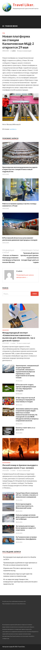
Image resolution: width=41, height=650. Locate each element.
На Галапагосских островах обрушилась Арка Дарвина (26, 538)
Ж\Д (3, 33)
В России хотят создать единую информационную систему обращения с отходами (26, 387)
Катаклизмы (6, 462)
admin (14, 51)
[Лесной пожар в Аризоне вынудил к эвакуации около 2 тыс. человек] (20, 461)
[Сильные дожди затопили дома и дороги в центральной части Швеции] (8, 522)
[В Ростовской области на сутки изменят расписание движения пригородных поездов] (20, 236)
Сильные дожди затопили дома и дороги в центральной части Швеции (27, 517)
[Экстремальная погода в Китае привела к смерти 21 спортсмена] (8, 533)
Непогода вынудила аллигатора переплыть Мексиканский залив (24, 506)
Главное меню (11, 26)
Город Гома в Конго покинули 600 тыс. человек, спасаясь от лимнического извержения (27, 495)
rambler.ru (13, 129)
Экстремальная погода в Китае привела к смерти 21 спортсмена (26, 528)
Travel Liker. (23, 4)
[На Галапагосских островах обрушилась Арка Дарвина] (8, 544)
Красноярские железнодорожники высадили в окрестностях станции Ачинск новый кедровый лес (19, 169)
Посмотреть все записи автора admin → (25, 276)
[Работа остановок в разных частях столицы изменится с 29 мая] (20, 201)
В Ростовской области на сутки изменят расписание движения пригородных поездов (19, 239)
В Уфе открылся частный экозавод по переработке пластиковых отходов (25, 400)
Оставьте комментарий (24, 51)
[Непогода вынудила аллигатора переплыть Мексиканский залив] (8, 511)
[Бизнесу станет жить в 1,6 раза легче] (8, 434)
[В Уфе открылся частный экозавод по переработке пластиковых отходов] (8, 404)
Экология (5, 330)
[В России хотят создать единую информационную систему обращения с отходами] (8, 391)
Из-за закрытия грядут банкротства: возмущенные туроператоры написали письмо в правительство (20, 581)
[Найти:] (20, 294)
